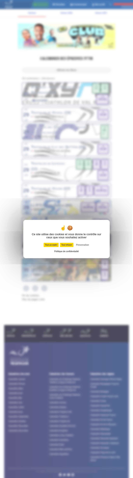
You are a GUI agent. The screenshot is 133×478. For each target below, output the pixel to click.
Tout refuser (66, 245)
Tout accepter (51, 245)
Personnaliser (82, 245)
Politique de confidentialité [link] (66, 251)
